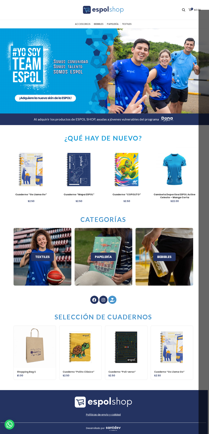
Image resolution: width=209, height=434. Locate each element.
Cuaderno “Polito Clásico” (127, 194)
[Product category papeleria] (103, 257)
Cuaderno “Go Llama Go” (169, 371)
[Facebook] (94, 300)
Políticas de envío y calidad (103, 415)
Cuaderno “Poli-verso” (174, 194)
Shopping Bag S (31, 194)
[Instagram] (103, 300)
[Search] (183, 10)
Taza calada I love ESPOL (79, 194)
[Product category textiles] (42, 257)
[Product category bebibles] (164, 257)
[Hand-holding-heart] (112, 300)
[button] (53, 331)
